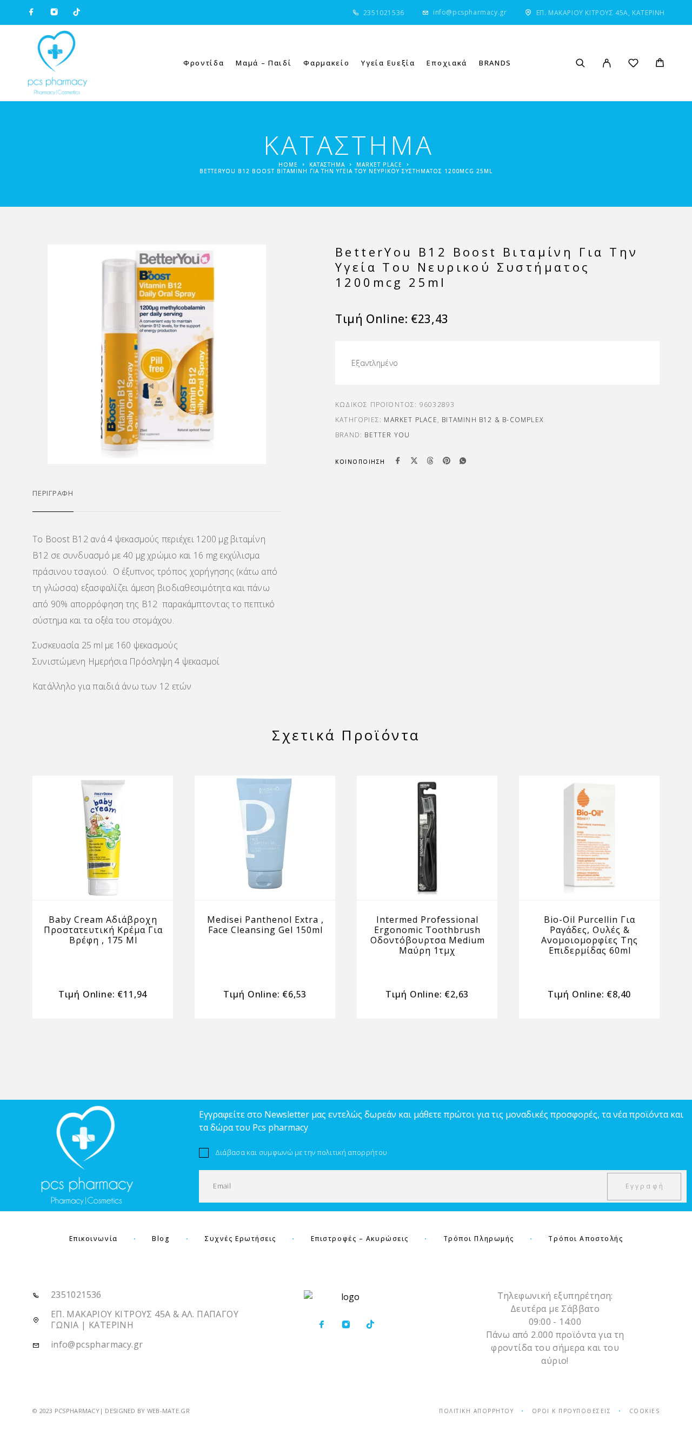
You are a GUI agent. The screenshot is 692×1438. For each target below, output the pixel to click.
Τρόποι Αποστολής (585, 1238)
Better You (387, 434)
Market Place (379, 164)
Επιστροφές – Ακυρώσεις (360, 1238)
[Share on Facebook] (398, 461)
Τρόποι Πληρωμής (478, 1238)
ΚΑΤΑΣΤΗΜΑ (327, 164)
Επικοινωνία (93, 1238)
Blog (161, 1238)
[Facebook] (31, 12)
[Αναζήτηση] (580, 63)
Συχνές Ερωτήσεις (240, 1238)
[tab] (53, 500)
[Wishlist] (633, 64)
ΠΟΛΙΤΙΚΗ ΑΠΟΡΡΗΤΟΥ (476, 1411)
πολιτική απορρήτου (352, 1152)
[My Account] (607, 63)
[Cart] (660, 64)
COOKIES (644, 1411)
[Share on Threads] (430, 461)
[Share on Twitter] (414, 461)
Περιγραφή (53, 493)
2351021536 (383, 12)
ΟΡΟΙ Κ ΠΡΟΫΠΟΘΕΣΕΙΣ (571, 1411)
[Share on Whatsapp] (463, 461)
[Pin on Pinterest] (446, 461)
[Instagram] (54, 12)
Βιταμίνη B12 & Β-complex (492, 419)
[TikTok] (76, 12)
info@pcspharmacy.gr (470, 12)
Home (288, 164)
